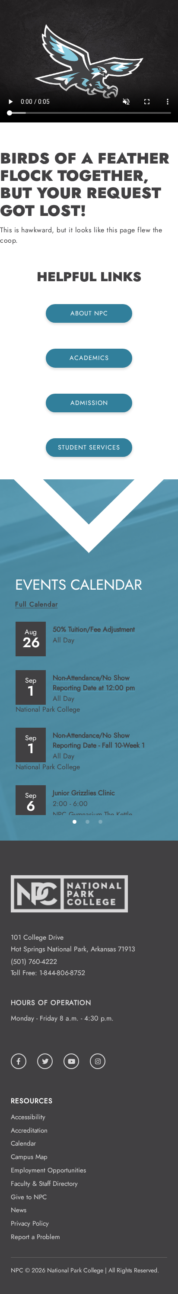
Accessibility (28, 1117)
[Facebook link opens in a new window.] (18, 1061)
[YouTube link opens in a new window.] (71, 1061)
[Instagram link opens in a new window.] (97, 1061)
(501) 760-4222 (34, 961)
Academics (89, 357)
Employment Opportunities (48, 1170)
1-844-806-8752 (62, 973)
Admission (89, 402)
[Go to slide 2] (89, 821)
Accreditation (29, 1130)
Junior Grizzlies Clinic (84, 793)
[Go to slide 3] (102, 821)
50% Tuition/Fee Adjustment (94, 629)
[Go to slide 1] (76, 821)
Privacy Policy (30, 1223)
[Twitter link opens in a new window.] (45, 1061)
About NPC (89, 313)
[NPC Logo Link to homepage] (69, 926)
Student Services (89, 447)
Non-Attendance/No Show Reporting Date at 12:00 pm (94, 683)
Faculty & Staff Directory (44, 1183)
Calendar (23, 1143)
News (18, 1210)
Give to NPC (29, 1197)
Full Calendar (36, 604)
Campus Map (29, 1157)
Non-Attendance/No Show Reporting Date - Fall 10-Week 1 (99, 740)
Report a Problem (35, 1237)
